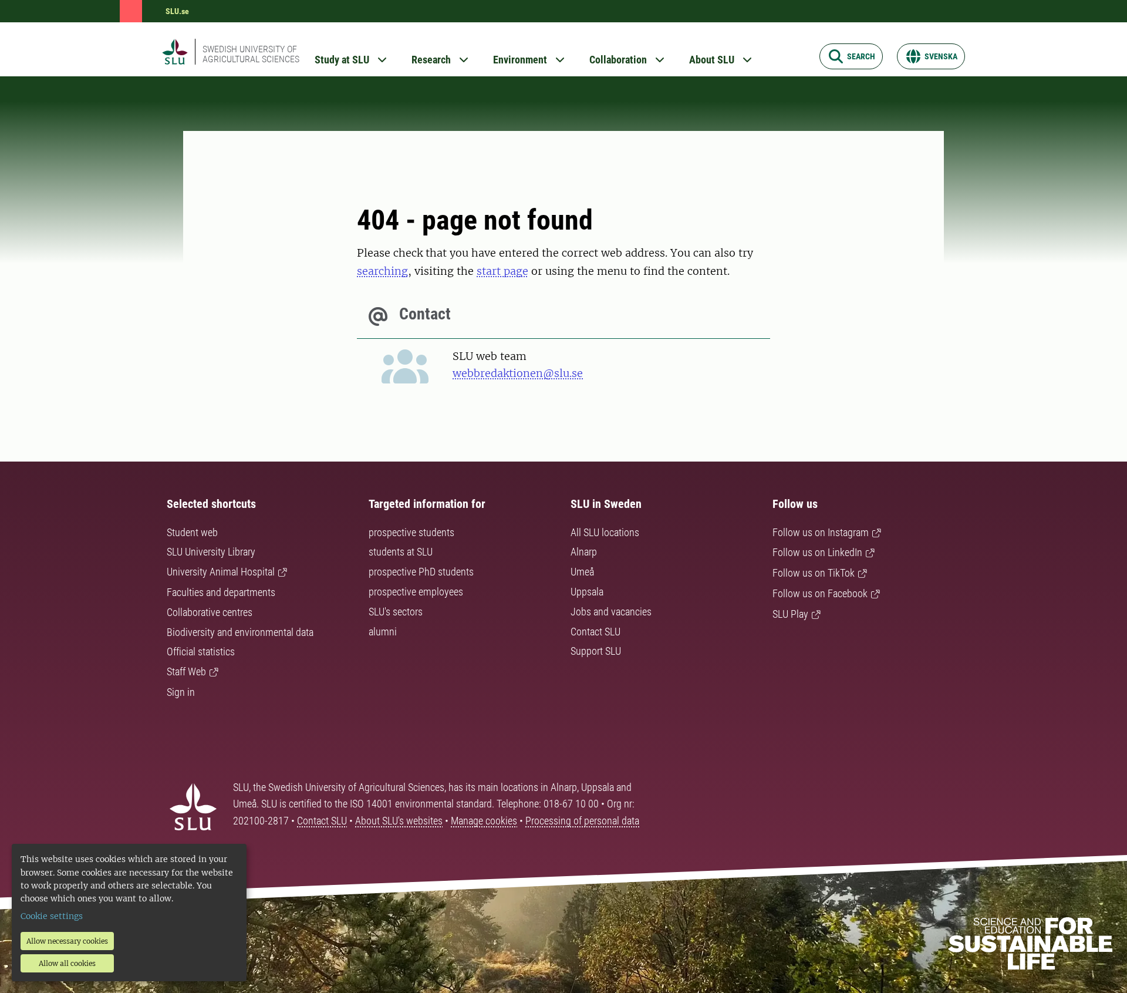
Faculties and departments (221, 592)
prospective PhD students (421, 571)
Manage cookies (484, 820)
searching (382, 271)
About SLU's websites (399, 820)
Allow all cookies (67, 963)
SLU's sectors (396, 611)
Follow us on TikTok (813, 573)
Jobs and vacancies (611, 611)
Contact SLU (595, 631)
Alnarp (584, 552)
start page (502, 271)
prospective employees (416, 591)
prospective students (411, 532)
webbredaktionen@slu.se (518, 373)
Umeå (582, 571)
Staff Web (186, 671)
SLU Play (790, 614)
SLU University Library (211, 552)
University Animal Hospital (221, 571)
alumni (383, 631)
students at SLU (401, 552)
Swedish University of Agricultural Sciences (251, 54)
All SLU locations (605, 532)
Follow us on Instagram (820, 532)
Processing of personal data (582, 820)
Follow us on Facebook (820, 593)
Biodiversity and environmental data (240, 632)
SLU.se (177, 11)
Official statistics (201, 651)
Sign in (181, 692)
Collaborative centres (209, 612)
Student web (192, 532)
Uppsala (587, 591)
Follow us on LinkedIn (817, 552)
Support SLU (596, 651)
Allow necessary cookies (67, 941)
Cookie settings (52, 916)
